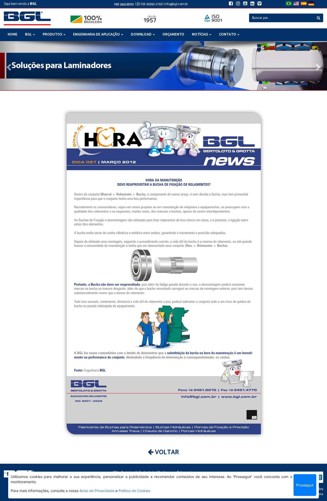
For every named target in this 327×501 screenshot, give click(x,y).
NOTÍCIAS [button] (200, 35)
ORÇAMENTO (173, 35)
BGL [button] (28, 35)
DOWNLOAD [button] (141, 35)
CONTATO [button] (228, 35)
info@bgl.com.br (176, 4)
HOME (12, 35)
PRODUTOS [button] (53, 35)
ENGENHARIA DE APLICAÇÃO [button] (97, 35)
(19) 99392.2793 (151, 4)
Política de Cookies (134, 490)
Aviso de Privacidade (96, 490)
